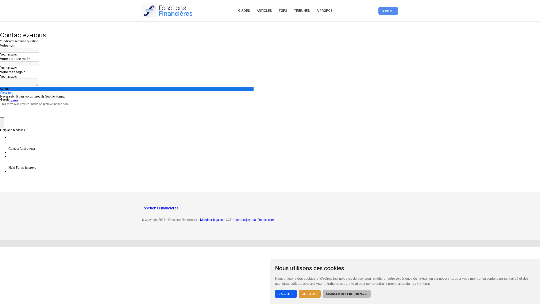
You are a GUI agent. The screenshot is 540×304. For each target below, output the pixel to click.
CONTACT (388, 11)
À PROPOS (325, 11)
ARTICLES (264, 11)
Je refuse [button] (309, 294)
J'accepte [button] (285, 294)
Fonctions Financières (160, 208)
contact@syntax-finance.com (254, 219)
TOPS (283, 11)
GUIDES (244, 11)
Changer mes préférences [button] (346, 294)
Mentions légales (211, 219)
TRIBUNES (302, 11)
